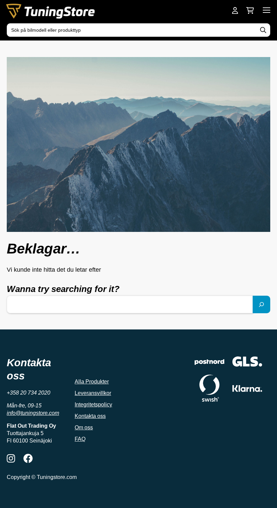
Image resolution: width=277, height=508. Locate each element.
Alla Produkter (92, 381)
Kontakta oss (90, 416)
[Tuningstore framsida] (51, 11)
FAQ (80, 439)
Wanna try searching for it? (63, 289)
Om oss (84, 427)
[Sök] (261, 304)
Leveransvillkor (93, 393)
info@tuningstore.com (33, 413)
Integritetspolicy (93, 404)
